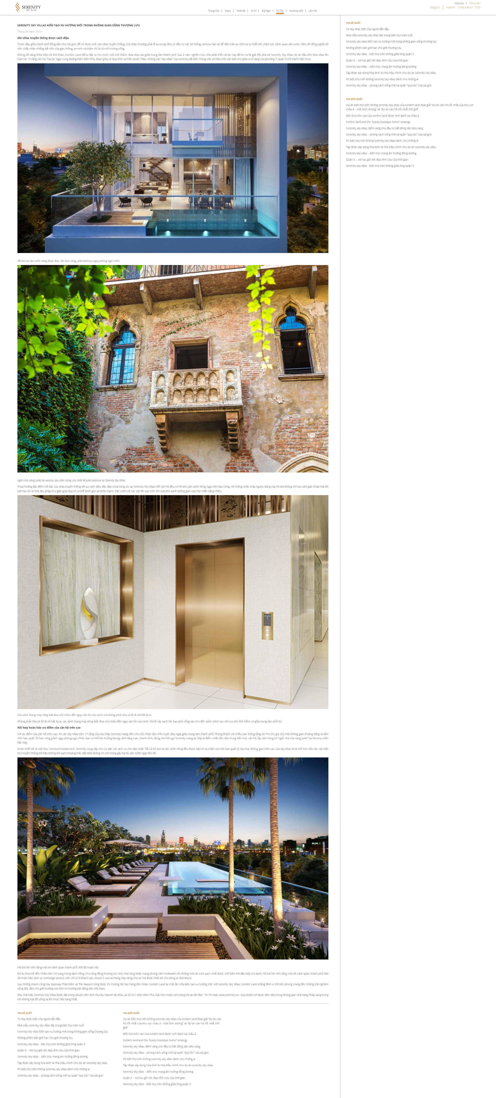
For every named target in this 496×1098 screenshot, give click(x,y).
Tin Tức (280, 10)
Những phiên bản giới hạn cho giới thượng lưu (45, 1037)
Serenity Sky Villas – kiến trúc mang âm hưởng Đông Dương (52, 1056)
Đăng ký (435, 7)
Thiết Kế (241, 10)
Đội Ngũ (266, 10)
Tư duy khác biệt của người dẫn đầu (38, 1019)
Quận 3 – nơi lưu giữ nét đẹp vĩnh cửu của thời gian (48, 1050)
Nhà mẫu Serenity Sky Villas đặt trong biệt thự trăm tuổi (50, 1025)
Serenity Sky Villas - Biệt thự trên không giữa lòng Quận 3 (51, 1044)
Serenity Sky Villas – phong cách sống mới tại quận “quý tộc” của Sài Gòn (60, 1075)
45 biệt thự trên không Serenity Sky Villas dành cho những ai (53, 1069)
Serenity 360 (296, 10)
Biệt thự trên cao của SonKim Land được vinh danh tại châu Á (159, 1034)
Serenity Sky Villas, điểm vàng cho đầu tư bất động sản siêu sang (161, 1046)
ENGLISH (459, 3)
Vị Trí (253, 10)
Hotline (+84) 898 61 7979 (463, 7)
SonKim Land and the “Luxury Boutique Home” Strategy (155, 1040)
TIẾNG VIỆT (474, 3)
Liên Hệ (313, 10)
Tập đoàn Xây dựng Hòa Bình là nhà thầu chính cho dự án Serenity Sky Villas (62, 1063)
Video (228, 10)
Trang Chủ (213, 10)
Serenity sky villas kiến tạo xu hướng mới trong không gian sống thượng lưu (62, 1031)
